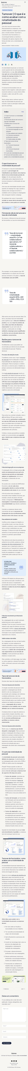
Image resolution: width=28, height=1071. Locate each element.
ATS (3, 417)
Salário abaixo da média (13, 139)
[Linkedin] (5, 64)
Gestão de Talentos (7, 10)
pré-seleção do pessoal (11, 373)
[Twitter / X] (11, 64)
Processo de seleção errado (14, 127)
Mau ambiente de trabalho (14, 133)
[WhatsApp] (8, 64)
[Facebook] (2, 64)
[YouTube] (12, 1061)
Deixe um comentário (6, 45)
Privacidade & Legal (14, 1063)
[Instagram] (16, 1061)
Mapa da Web (14, 1064)
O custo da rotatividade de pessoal (14, 153)
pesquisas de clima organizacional (11, 544)
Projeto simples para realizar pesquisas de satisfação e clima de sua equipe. (11, 567)
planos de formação (20, 628)
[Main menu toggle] (25, 2)
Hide (22, 112)
